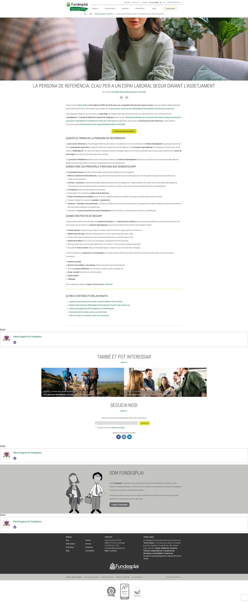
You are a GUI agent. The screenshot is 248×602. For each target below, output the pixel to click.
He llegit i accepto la (111, 428)
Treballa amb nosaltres (173, 577)
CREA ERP (127, 2)
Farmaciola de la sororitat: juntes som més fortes (88, 312)
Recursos (135, 2)
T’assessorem (170, 8)
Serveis (125, 8)
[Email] (14, 342)
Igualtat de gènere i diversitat (104, 14)
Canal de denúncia (137, 577)
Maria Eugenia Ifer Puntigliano (27, 336)
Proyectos (70, 547)
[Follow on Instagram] (124, 437)
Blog (154, 8)
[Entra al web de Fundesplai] (124, 569)
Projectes (139, 8)
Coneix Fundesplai (173, 2)
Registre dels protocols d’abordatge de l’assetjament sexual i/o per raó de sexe (99, 305)
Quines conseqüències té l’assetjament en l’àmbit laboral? (91, 308)
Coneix (94, 8)
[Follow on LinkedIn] (129, 437)
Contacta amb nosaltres (124, 131)
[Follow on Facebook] (118, 437)
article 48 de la (83, 105)
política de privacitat (118, 428)
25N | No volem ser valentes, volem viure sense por (89, 315)
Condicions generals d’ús (91, 577)
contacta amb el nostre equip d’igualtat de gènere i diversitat (102, 124)
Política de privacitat (107, 577)
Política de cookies (122, 577)
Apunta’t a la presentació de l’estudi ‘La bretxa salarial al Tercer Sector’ (96, 302)
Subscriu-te (144, 423)
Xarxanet (109, 284)
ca (164, 2)
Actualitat (115, 92)
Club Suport (110, 8)
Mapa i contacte (111, 551)
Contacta (145, 2)
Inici (85, 14)
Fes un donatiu (154, 2)
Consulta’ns (89, 551)
